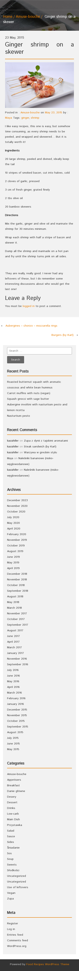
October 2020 (16, 512)
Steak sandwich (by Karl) (40, 447)
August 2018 (15, 597)
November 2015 (17, 715)
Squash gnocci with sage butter (28, 399)
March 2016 (14, 693)
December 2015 (17, 710)
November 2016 (17, 659)
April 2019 (13, 568)
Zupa (10, 899)
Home (7, 16)
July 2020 (13, 517)
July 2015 (13, 738)
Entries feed (15, 935)
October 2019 (16, 546)
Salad (10, 831)
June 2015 (13, 744)
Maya (8, 118)
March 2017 (14, 647)
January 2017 (15, 653)
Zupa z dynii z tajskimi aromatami (46, 441)
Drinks (11, 808)
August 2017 (15, 630)
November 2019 (17, 540)
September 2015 (17, 727)
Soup (10, 859)
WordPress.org (16, 946)
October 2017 (16, 619)
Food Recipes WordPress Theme (47, 964)
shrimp (35, 118)
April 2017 (13, 642)
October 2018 (16, 585)
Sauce (11, 836)
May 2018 (13, 602)
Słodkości (13, 870)
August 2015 (15, 732)
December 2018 (17, 574)
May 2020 (13, 523)
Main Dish (13, 819)
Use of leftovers (17, 887)
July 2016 (13, 670)
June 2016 (13, 676)
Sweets (12, 865)
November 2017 (17, 613)
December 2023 (17, 500)
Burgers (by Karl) (62, 335)
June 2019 (13, 557)
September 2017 (17, 625)
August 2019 (15, 551)
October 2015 (16, 721)
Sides (10, 842)
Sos (9, 853)
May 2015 (13, 749)
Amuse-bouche (28, 16)
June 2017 (13, 636)
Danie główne (16, 791)
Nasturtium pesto (18, 416)
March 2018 (14, 608)
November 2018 (17, 580)
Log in (11, 929)
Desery (11, 797)
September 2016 (17, 664)
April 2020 (13, 529)
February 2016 (16, 698)
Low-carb (13, 814)
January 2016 (15, 704)
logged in (29, 306)
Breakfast (13, 785)
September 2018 (17, 591)
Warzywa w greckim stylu (40, 452)
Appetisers (14, 780)
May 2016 (13, 681)
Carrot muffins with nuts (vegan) (28, 393)
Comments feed (17, 940)
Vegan (11, 893)
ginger (25, 118)
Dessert (12, 802)
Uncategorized (16, 876)
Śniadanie (13, 848)
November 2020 (17, 506)
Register (12, 923)
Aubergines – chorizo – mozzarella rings (31, 326)
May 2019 (13, 563)
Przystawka (14, 825)
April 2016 (13, 687)
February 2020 (16, 534)
